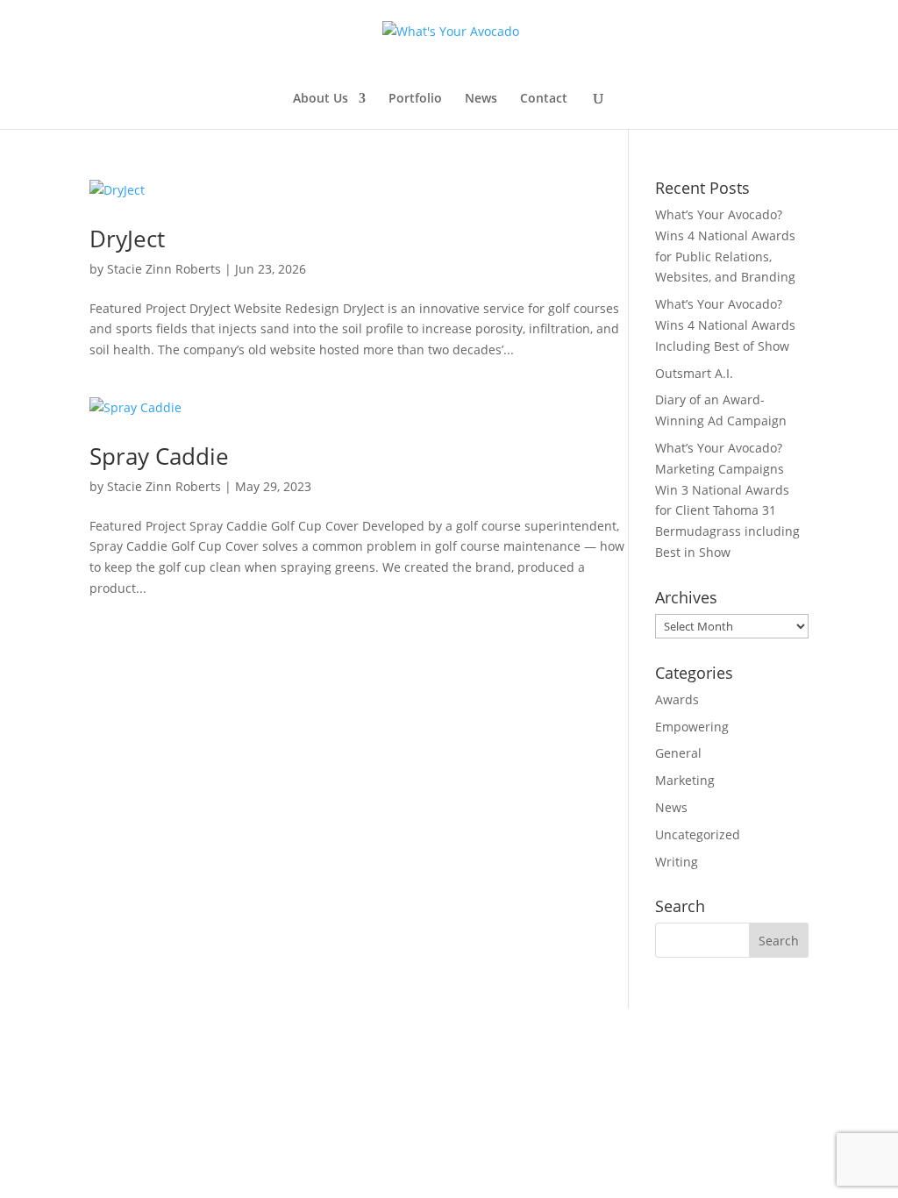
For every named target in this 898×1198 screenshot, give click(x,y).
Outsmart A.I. (694, 373)
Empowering (692, 726)
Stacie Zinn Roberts (164, 268)
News (481, 99)
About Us (320, 99)
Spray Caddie (159, 456)
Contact (543, 99)
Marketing (685, 780)
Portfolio (415, 99)
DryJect (127, 238)
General (678, 753)
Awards (677, 699)
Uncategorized (697, 834)
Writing (676, 861)
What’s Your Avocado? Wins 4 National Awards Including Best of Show (725, 325)
